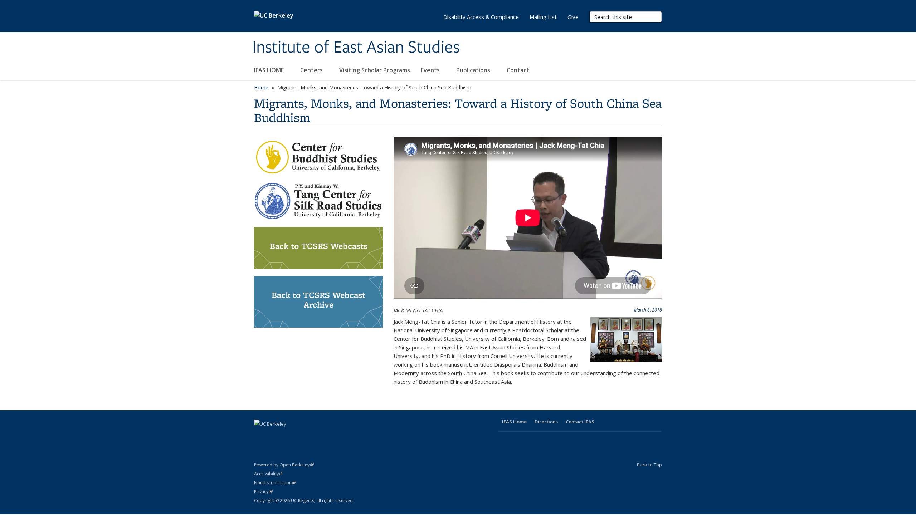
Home (261, 87)
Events (431, 70)
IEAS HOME (269, 70)
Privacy (263, 492)
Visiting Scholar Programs (374, 70)
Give (573, 16)
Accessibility (268, 474)
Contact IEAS (580, 421)
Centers (312, 70)
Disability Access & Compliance (481, 16)
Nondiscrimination (275, 483)
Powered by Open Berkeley (284, 465)
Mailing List (543, 16)
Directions (546, 421)
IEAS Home (514, 421)
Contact (518, 70)
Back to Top (649, 464)
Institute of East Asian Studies (356, 47)
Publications (474, 70)
